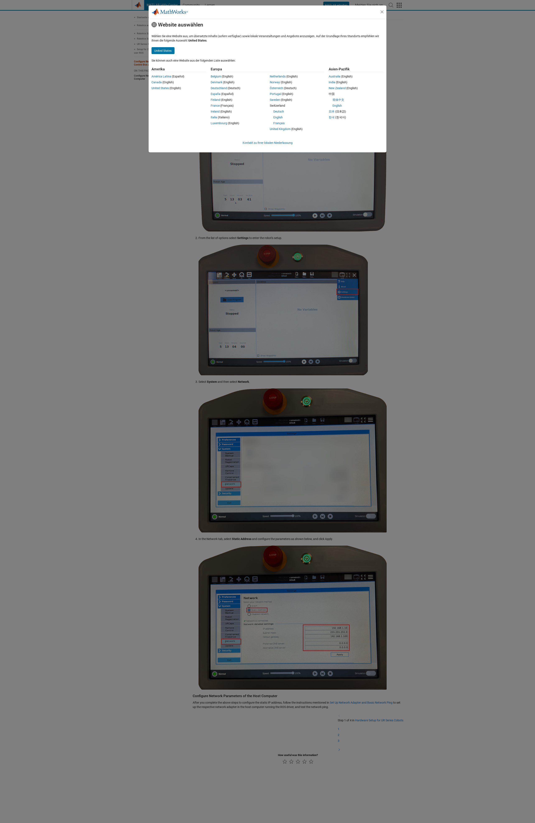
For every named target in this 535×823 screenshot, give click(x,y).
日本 (332, 111)
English (278, 117)
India (332, 82)
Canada (157, 82)
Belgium (216, 76)
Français (279, 123)
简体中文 (338, 99)
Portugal (275, 94)
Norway (275, 82)
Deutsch (278, 111)
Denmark (216, 82)
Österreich (276, 88)
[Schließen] (382, 12)
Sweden (275, 99)
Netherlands (278, 76)
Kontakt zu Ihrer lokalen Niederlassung (268, 142)
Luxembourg (219, 123)
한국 (332, 117)
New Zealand (337, 88)
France (215, 105)
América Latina (161, 76)
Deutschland (219, 88)
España (215, 94)
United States (160, 88)
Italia (214, 117)
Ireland (215, 111)
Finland (215, 99)
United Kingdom (280, 129)
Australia (334, 76)
